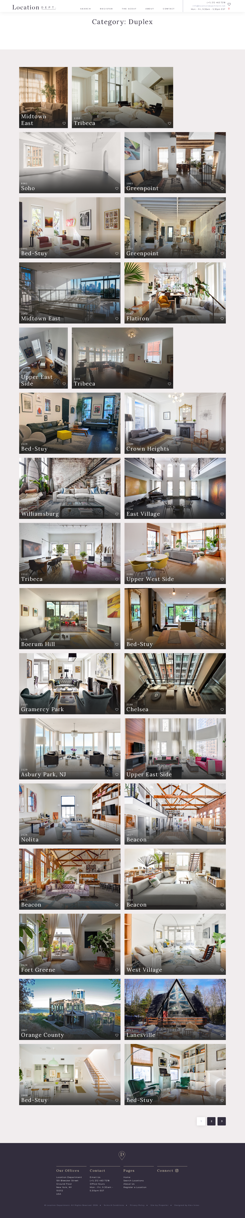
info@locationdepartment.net (209, 6)
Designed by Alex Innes (186, 1205)
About (150, 9)
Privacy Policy (137, 1205)
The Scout (129, 9)
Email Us (95, 1177)
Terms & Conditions (114, 1205)
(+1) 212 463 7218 (216, 3)
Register (106, 9)
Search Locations (134, 1180)
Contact (169, 9)
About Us (129, 1184)
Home (127, 1177)
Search (85, 9)
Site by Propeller (159, 1205)
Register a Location (135, 1187)
